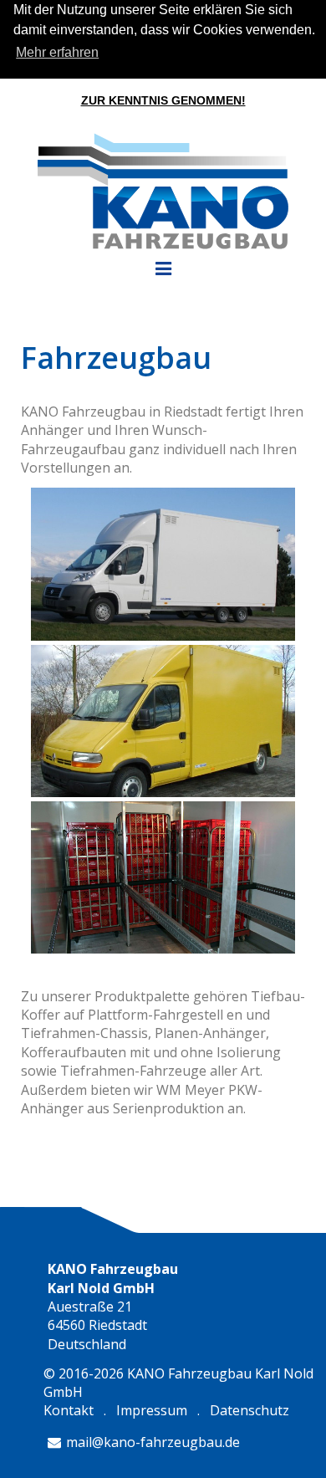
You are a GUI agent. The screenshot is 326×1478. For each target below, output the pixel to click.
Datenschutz (249, 1410)
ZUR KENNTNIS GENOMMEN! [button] (163, 100)
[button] (320, 31)
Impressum (151, 1410)
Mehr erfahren (57, 52)
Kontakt (68, 1410)
